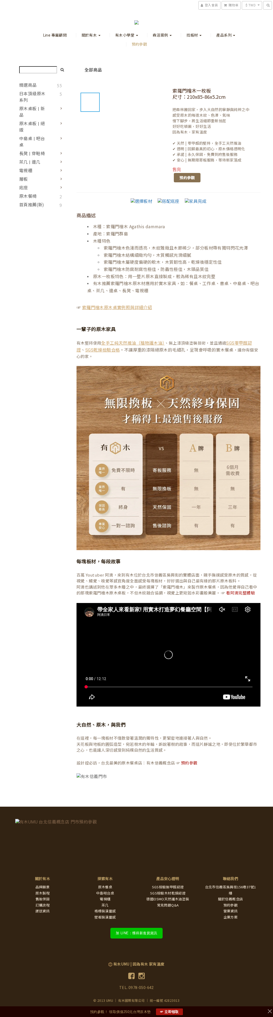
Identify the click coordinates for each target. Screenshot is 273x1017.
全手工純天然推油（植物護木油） (132, 343)
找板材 (192, 35)
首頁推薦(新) (31, 204)
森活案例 (161, 35)
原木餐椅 (28, 196)
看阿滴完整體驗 (240, 593)
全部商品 (93, 70)
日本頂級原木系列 (32, 97)
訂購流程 (42, 905)
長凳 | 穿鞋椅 (32, 153)
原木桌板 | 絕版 (32, 127)
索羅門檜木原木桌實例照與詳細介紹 (117, 307)
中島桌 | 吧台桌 (32, 142)
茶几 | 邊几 (30, 162)
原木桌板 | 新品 (32, 112)
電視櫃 (25, 170)
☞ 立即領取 (169, 1012)
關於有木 (90, 35)
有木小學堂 (125, 35)
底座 (23, 187)
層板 (23, 179)
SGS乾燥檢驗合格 (102, 350)
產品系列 (224, 35)
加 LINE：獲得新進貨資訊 (136, 933)
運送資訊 (42, 911)
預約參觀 (139, 44)
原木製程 (42, 893)
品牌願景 (42, 887)
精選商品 (28, 85)
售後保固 (42, 899)
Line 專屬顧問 (55, 35)
